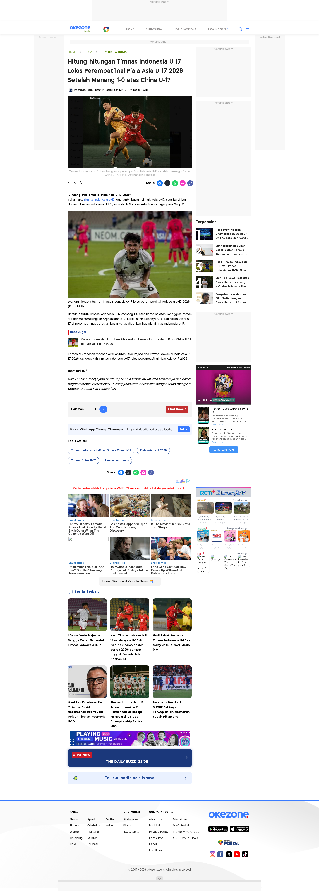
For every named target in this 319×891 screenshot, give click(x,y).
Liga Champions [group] (185, 29)
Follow (183, 429)
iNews (127, 825)
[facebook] (220, 854)
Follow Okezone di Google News (124, 581)
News (74, 819)
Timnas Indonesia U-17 (100, 199)
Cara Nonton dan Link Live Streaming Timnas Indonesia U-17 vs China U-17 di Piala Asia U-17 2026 (136, 341)
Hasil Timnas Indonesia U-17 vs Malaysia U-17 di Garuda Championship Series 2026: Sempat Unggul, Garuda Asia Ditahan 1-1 (129, 647)
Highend (93, 832)
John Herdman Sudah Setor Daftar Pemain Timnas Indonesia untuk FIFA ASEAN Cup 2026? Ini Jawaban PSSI (232, 250)
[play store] (218, 829)
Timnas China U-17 (83, 460)
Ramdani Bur (83, 90)
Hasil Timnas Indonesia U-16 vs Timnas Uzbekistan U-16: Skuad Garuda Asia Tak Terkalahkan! (232, 266)
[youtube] (237, 854)
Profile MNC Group (186, 832)
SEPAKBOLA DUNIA (114, 52)
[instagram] (212, 854)
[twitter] (229, 854)
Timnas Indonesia (117, 460)
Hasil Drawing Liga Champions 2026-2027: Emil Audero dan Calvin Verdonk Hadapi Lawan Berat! (232, 234)
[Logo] (106, 29)
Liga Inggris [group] (217, 29)
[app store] (239, 829)
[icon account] (71, 90)
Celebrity (76, 838)
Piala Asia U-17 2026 (153, 450)
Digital (110, 819)
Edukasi (92, 844)
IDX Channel (131, 832)
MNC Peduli (181, 825)
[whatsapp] (175, 183)
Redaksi (154, 825)
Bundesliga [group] (154, 29)
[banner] (130, 745)
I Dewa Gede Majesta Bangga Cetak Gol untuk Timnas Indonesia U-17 (86, 640)
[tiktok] (245, 854)
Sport (91, 819)
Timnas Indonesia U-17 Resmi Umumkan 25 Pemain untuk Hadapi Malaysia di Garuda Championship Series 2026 (126, 714)
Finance (75, 825)
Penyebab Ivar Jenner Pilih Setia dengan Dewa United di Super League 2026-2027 (231, 299)
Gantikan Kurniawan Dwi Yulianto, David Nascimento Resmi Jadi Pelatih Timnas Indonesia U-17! (86, 712)
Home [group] (130, 29)
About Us (155, 819)
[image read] (73, 342)
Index (109, 825)
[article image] (204, 234)
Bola (73, 844)
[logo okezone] (229, 814)
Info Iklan (155, 850)
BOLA (88, 52)
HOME (72, 52)
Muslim (92, 838)
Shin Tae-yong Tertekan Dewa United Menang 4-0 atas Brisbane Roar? (232, 282)
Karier (153, 844)
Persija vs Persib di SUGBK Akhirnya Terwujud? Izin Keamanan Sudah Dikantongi (171, 709)
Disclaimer (180, 819)
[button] (227, 29)
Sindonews (130, 819)
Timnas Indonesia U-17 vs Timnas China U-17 (101, 450)
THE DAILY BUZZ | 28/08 (127, 761)
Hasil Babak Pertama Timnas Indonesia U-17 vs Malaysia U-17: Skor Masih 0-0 (171, 642)
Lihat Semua (177, 409)
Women (75, 832)
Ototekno (94, 825)
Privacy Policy (158, 832)
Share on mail (183, 183)
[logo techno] (80, 29)
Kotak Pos (156, 838)
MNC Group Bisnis (185, 838)
